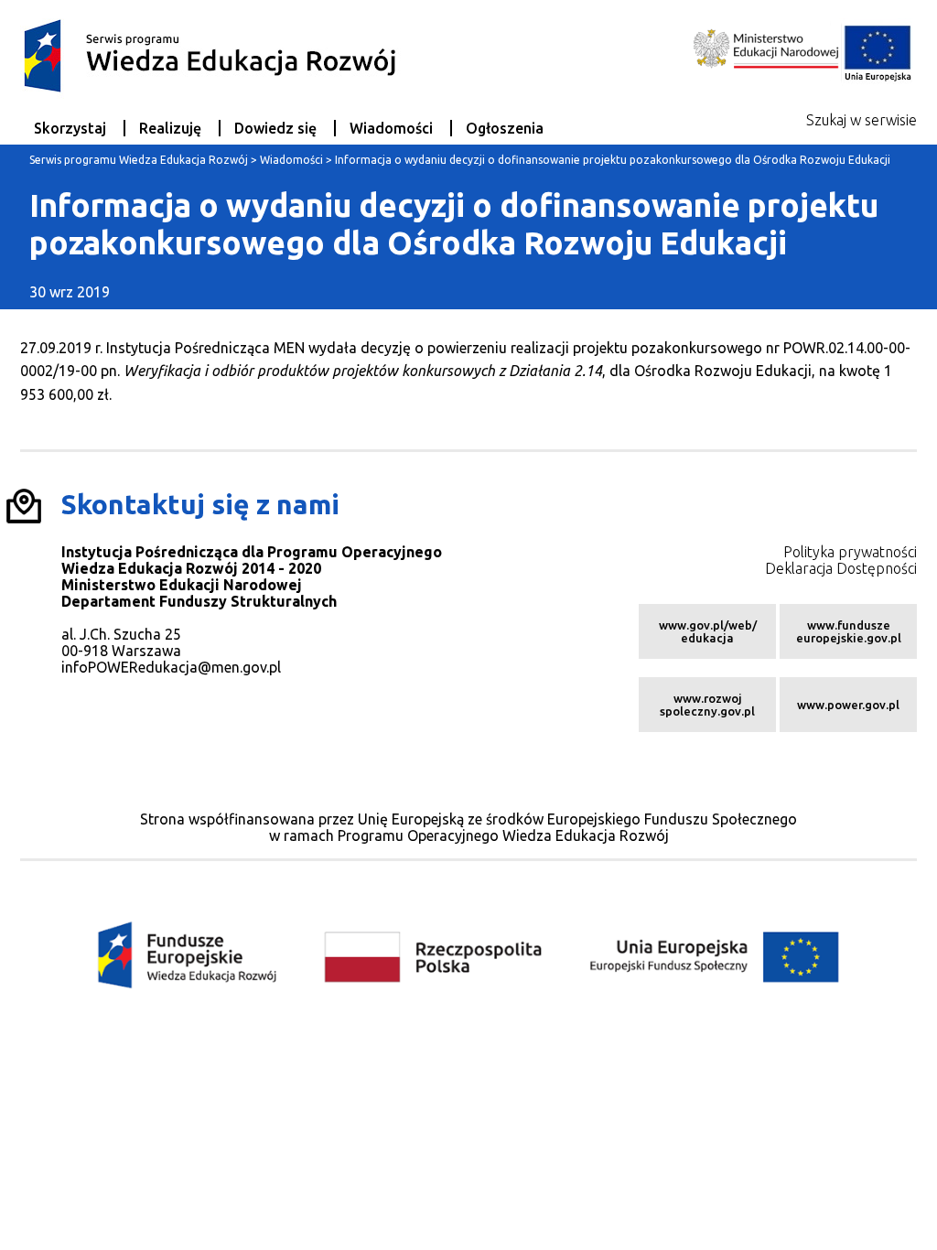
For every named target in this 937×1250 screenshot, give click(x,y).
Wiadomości (391, 128)
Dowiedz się (275, 128)
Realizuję (170, 128)
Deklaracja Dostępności (841, 568)
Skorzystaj (70, 128)
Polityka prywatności (850, 552)
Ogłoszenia (505, 128)
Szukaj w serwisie (861, 120)
